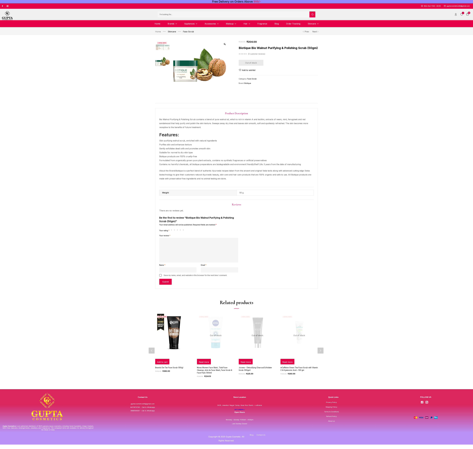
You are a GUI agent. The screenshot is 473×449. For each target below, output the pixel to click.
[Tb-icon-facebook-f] (3, 6)
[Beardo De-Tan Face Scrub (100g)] (174, 332)
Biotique (247, 83)
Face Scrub (188, 31)
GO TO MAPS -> (240, 409)
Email (203, 265)
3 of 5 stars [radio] (178, 230)
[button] (162, 361)
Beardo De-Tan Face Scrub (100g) (169, 367)
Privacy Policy (331, 402)
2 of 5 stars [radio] (175, 230)
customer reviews (257, 54)
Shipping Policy (331, 407)
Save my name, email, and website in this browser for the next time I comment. (195, 275)
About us (331, 421)
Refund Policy (331, 416)
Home (158, 31)
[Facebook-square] (422, 402)
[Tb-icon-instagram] (7, 6)
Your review (164, 235)
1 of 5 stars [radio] (172, 230)
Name (162, 265)
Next (314, 31)
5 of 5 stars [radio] (183, 230)
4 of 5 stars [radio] (180, 230)
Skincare (172, 31)
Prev (307, 31)
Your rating (164, 230)
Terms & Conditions (331, 412)
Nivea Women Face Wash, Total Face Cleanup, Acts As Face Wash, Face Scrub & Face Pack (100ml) (214, 370)
